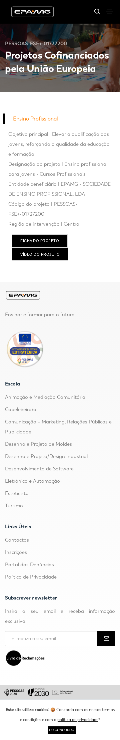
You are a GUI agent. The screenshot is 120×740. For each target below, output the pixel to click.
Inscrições (16, 552)
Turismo (14, 506)
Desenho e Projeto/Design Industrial (46, 456)
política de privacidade (77, 719)
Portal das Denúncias (29, 565)
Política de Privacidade (31, 577)
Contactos (17, 540)
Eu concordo (61, 730)
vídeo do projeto (40, 254)
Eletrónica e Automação (32, 481)
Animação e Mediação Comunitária (45, 397)
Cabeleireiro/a (20, 409)
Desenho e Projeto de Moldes (38, 444)
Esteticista (17, 493)
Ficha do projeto (39, 241)
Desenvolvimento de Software (39, 469)
